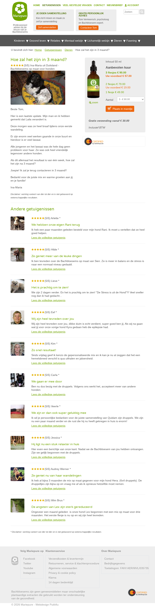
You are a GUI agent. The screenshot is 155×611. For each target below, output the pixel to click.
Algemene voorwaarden (63, 568)
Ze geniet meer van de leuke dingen (56, 256)
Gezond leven (38, 40)
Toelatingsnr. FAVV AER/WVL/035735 (126, 568)
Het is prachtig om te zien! (49, 287)
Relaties (55, 40)
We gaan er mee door (46, 381)
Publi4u (54, 604)
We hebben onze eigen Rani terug (55, 225)
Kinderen (20, 40)
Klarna (52, 577)
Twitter (27, 563)
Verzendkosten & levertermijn (66, 558)
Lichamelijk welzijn (99, 40)
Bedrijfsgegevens (114, 563)
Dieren (118, 40)
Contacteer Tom (89, 27)
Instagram (29, 572)
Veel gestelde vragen (77, 5)
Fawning (131, 40)
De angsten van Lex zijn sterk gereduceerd (61, 507)
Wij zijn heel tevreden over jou (52, 319)
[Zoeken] (141, 11)
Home (36, 5)
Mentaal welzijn (74, 40)
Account (133, 5)
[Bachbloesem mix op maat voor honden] (93, 81)
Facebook (29, 558)
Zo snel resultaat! (43, 350)
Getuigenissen (51, 5)
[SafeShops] (137, 592)
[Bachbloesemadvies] (14, 560)
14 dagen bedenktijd (61, 582)
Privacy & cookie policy (62, 572)
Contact (99, 5)
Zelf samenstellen (47, 27)
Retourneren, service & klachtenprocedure (74, 563)
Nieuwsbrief (115, 5)
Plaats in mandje (123, 108)
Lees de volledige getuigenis (48, 237)
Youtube (28, 568)
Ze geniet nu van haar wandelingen (56, 475)
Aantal (109, 99)
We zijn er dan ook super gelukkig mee (58, 413)
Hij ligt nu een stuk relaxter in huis (55, 444)
